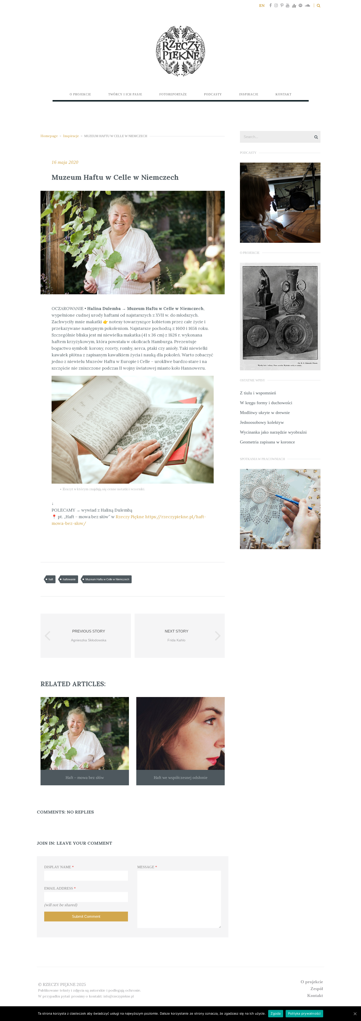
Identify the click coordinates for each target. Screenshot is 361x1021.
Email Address (60, 888)
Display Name (59, 867)
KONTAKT (315, 995)
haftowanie (69, 579)
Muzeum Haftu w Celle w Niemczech (107, 579)
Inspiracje (71, 136)
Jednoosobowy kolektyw (262, 422)
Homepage (49, 136)
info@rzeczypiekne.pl (118, 996)
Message (147, 867)
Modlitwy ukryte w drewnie (265, 412)
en (262, 5)
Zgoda (275, 1013)
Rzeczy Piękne (130, 516)
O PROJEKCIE (312, 981)
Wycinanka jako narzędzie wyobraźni (273, 432)
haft (51, 579)
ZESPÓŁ (316, 988)
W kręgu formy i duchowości (266, 402)
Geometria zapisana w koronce (267, 441)
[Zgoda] (354, 1013)
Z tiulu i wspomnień (258, 392)
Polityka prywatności (304, 1013)
